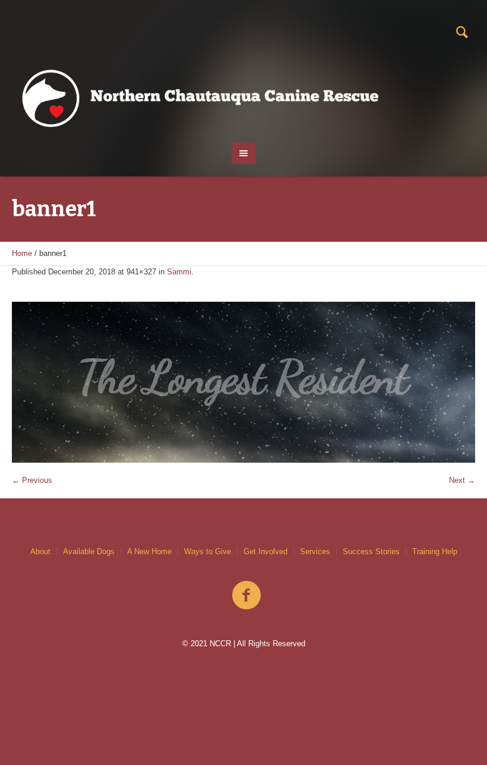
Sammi (179, 271)
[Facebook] (246, 596)
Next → (462, 480)
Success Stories (371, 551)
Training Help (434, 551)
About (40, 551)
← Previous (32, 480)
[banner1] (243, 382)
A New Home (149, 551)
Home (22, 253)
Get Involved (265, 551)
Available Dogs (89, 551)
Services (315, 551)
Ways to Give (207, 551)
